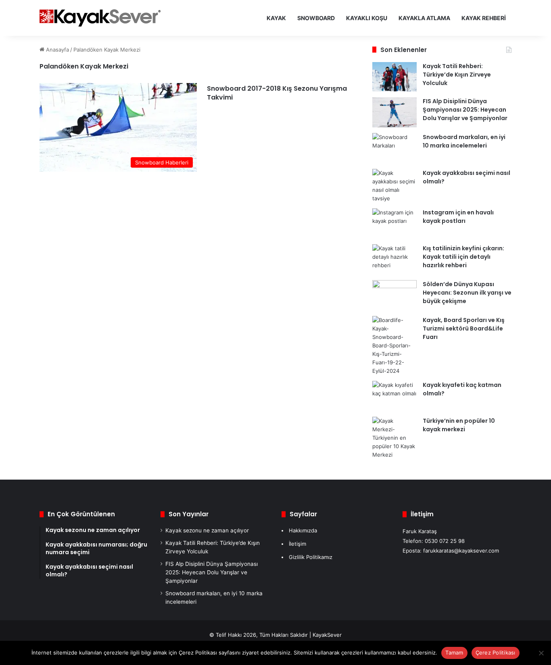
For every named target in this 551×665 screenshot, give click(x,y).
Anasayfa (56, 49)
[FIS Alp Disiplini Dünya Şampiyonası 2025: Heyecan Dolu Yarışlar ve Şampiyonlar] (394, 112)
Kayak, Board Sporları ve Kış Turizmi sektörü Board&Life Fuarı (464, 328)
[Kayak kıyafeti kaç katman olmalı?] (394, 396)
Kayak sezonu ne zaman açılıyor (207, 530)
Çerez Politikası (496, 652)
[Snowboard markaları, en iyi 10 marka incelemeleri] (394, 148)
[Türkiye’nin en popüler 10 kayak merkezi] (394, 438)
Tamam (454, 652)
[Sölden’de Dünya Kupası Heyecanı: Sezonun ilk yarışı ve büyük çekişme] (394, 295)
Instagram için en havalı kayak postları (458, 216)
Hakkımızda (303, 530)
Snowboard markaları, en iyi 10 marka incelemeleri (464, 141)
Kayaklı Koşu (366, 18)
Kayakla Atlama (424, 18)
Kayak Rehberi (483, 18)
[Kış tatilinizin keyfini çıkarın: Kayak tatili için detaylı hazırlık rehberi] (394, 259)
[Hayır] (541, 653)
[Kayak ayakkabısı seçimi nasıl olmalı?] (394, 186)
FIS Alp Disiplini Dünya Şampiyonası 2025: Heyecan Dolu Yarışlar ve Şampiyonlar (465, 109)
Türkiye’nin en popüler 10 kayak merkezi (459, 425)
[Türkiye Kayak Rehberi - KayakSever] (100, 18)
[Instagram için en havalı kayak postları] (394, 223)
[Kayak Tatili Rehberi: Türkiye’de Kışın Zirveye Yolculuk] (394, 77)
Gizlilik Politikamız (310, 557)
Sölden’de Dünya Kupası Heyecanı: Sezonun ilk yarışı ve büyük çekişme (467, 292)
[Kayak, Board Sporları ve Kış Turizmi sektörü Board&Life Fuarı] (394, 345)
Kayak (276, 18)
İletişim (297, 543)
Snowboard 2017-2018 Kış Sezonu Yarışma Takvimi (277, 93)
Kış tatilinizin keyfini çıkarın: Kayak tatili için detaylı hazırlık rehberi (463, 256)
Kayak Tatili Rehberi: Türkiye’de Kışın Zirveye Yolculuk (457, 74)
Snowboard (316, 18)
